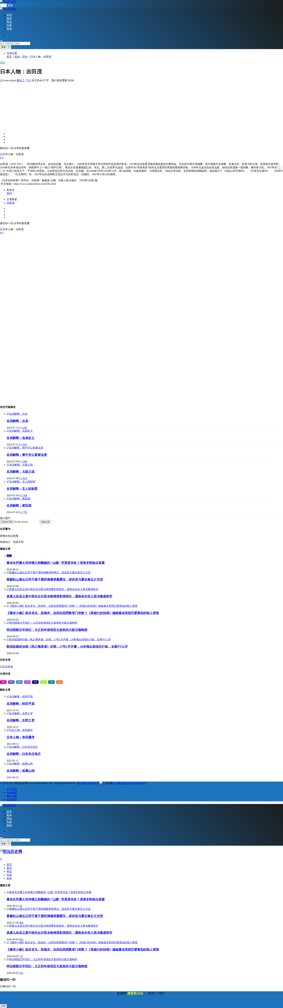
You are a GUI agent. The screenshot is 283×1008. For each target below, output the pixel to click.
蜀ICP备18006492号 (88, 783)
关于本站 (12, 789)
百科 (25, 56)
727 (21, 956)
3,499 (24, 461)
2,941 (24, 444)
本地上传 (45, 522)
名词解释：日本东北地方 (24, 754)
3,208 (24, 495)
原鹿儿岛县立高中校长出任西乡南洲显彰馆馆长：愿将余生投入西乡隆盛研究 (59, 596)
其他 (9, 28)
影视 (19, 682)
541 (21, 973)
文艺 (27, 682)
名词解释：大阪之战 (21, 471)
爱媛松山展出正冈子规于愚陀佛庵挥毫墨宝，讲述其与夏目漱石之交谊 (55, 579)
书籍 (3, 682)
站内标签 (12, 792)
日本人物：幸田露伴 (21, 737)
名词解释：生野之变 (21, 720)
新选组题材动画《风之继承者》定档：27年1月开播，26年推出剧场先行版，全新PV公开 (67, 646)
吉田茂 (10, 202)
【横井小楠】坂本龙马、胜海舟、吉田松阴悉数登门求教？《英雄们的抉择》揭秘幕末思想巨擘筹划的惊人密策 (83, 613)
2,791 (24, 512)
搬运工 (21, 80)
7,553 (28, 80)
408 (21, 922)
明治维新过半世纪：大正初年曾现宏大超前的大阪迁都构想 (47, 630)
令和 (9, 555)
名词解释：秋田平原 (21, 703)
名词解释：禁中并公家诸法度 (27, 454)
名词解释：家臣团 (19, 505)
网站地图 (12, 796)
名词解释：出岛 (17, 421)
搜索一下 (5, 47)
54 (20, 905)
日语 (35, 682)
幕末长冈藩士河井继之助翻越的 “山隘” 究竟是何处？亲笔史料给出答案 (56, 562)
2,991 (24, 427)
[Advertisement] (98, 105)
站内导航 (12, 799)
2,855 (24, 478)
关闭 (3, 1006)
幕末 (9, 18)
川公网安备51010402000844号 (130, 783)
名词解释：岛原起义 (21, 438)
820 (21, 939)
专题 (9, 25)
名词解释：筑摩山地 (21, 770)
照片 (43, 682)
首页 (9, 15)
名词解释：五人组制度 (22, 488)
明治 (9, 21)
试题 (59, 682)
